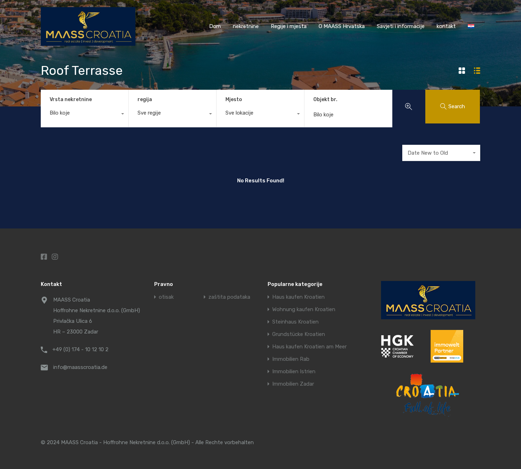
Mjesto (233, 99)
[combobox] (84, 114)
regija (145, 99)
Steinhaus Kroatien (295, 322)
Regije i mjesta (289, 26)
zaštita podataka (229, 297)
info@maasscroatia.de (80, 367)
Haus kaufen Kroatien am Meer (309, 346)
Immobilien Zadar (293, 384)
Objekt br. (325, 100)
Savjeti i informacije (401, 26)
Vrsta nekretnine (71, 99)
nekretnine (246, 26)
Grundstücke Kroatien (298, 334)
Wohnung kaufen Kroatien (303, 309)
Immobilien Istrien (293, 371)
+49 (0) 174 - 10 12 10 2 (80, 349)
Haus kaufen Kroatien (298, 297)
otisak (166, 297)
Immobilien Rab (290, 359)
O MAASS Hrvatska (342, 26)
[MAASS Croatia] (88, 42)
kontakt (446, 26)
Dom (215, 26)
